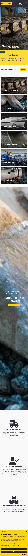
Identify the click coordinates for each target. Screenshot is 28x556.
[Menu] (25, 3)
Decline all (14, 551)
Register (23, 69)
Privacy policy (16, 545)
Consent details (5, 545)
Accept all (14, 549)
